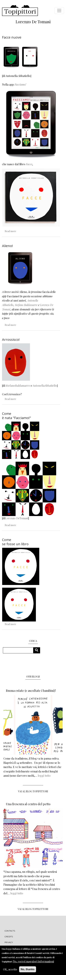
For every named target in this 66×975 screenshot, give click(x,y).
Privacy (9, 942)
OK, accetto (10, 969)
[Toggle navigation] (59, 10)
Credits (9, 936)
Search (38, 650)
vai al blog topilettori (33, 909)
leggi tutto (44, 775)
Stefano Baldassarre (26, 305)
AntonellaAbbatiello (44, 385)
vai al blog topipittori (33, 791)
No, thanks (28, 969)
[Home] (20, 10)
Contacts (10, 931)
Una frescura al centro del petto (28, 804)
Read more (10, 231)
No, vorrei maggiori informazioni (33, 961)
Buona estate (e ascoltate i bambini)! (31, 691)
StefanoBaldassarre (18, 385)
